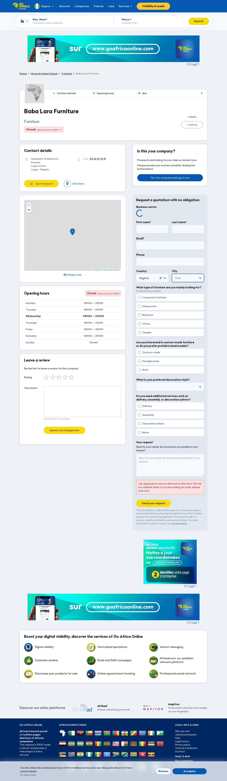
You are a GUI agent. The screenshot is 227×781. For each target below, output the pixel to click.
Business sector (146, 207)
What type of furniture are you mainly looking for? (168, 287)
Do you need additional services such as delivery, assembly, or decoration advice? (163, 397)
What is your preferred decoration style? (163, 379)
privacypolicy (179, 523)
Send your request (153, 503)
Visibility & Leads (153, 6)
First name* (143, 222)
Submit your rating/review (64, 430)
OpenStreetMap (108, 270)
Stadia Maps (97, 270)
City (174, 271)
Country (141, 271)
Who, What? (39, 19)
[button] (73, 231)
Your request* (144, 442)
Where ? (126, 19)
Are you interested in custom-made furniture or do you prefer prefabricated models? (165, 344)
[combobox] (23, 21)
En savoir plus (28, 774)
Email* (140, 238)
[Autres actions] (201, 93)
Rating (28, 377)
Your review (30, 388)
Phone (140, 254)
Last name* (179, 222)
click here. (144, 490)
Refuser (163, 771)
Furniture (31, 121)
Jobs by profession (186, 734)
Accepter (189, 771)
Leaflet (89, 270)
